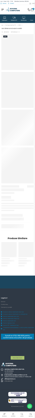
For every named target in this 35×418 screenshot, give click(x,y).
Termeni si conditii (6, 307)
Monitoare (24, 20)
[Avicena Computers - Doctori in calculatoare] (13, 10)
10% (5, 36)
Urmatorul (14, 32)
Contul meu (4, 304)
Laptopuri (4, 20)
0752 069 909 (9, 381)
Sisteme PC (14, 20)
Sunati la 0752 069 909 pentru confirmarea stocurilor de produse (17, 336)
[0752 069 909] (2, 381)
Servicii (3, 301)
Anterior (6, 32)
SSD (19, 25)
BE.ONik (21, 406)
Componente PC (10, 25)
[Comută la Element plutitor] (29, 406)
